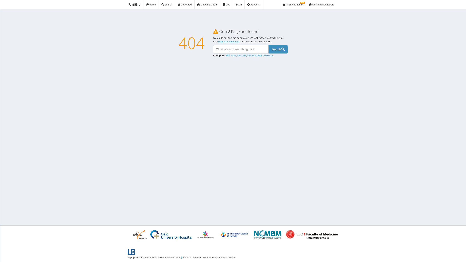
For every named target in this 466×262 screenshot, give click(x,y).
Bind (134, 4)
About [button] (254, 4)
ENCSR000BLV (254, 55)
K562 (233, 55)
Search (276, 49)
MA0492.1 (268, 55)
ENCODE (241, 55)
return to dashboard (229, 41)
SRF (228, 55)
